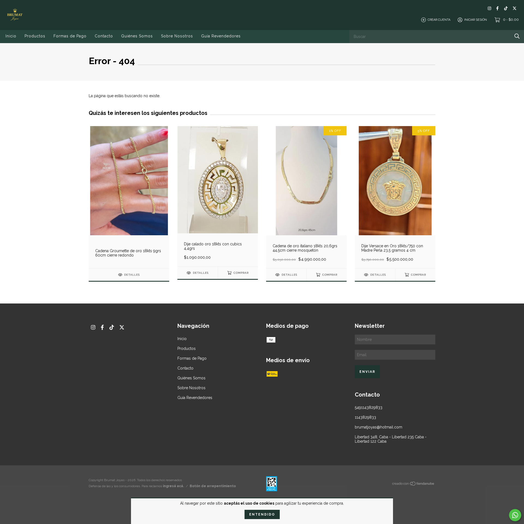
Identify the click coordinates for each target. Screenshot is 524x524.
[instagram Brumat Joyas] (489, 8)
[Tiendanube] (413, 485)
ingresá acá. (173, 486)
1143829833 (365, 417)
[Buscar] (517, 36)
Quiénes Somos (137, 36)
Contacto (104, 36)
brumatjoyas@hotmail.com (378, 427)
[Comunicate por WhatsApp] (515, 515)
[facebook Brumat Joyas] (497, 8)
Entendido (262, 514)
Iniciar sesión (475, 20)
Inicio (10, 36)
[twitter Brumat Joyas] (514, 8)
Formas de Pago (70, 36)
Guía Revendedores (221, 36)
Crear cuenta (439, 20)
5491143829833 (368, 407)
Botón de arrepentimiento (213, 486)
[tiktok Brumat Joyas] (506, 8)
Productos (35, 36)
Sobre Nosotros (177, 36)
